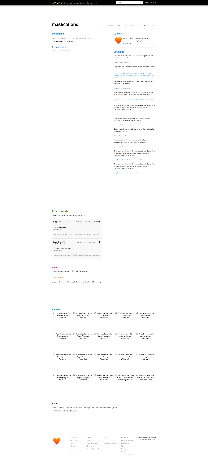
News (89, 437)
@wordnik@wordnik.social (95, 449)
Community (68, 3)
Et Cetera (124, 437)
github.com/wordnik (110, 443)
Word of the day (79, 3)
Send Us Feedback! (127, 440)
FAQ (71, 449)
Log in (54, 215)
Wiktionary (58, 38)
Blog (88, 440)
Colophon (73, 446)
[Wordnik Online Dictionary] (57, 3)
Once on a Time (118, 147)
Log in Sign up (150, 3)
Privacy (123, 449)
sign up (60, 215)
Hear (146, 26)
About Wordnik (74, 440)
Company (73, 437)
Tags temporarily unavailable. (60, 228)
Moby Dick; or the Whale (120, 114)
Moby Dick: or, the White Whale (122, 160)
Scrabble (68, 410)
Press (71, 443)
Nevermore (116, 125)
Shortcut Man (117, 62)
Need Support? (126, 443)
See (139, 26)
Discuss (132, 26)
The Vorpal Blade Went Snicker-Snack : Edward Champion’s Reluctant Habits (133, 99)
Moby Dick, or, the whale (120, 173)
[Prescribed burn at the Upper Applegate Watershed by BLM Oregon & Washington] (62, 315)
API (105, 440)
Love (152, 26)
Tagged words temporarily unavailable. (63, 249)
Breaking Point (117, 136)
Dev (105, 437)
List (125, 26)
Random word (92, 3)
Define (110, 26)
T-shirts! (72, 452)
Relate (118, 26)
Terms (123, 446)
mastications (127, 43)
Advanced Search (126, 455)
